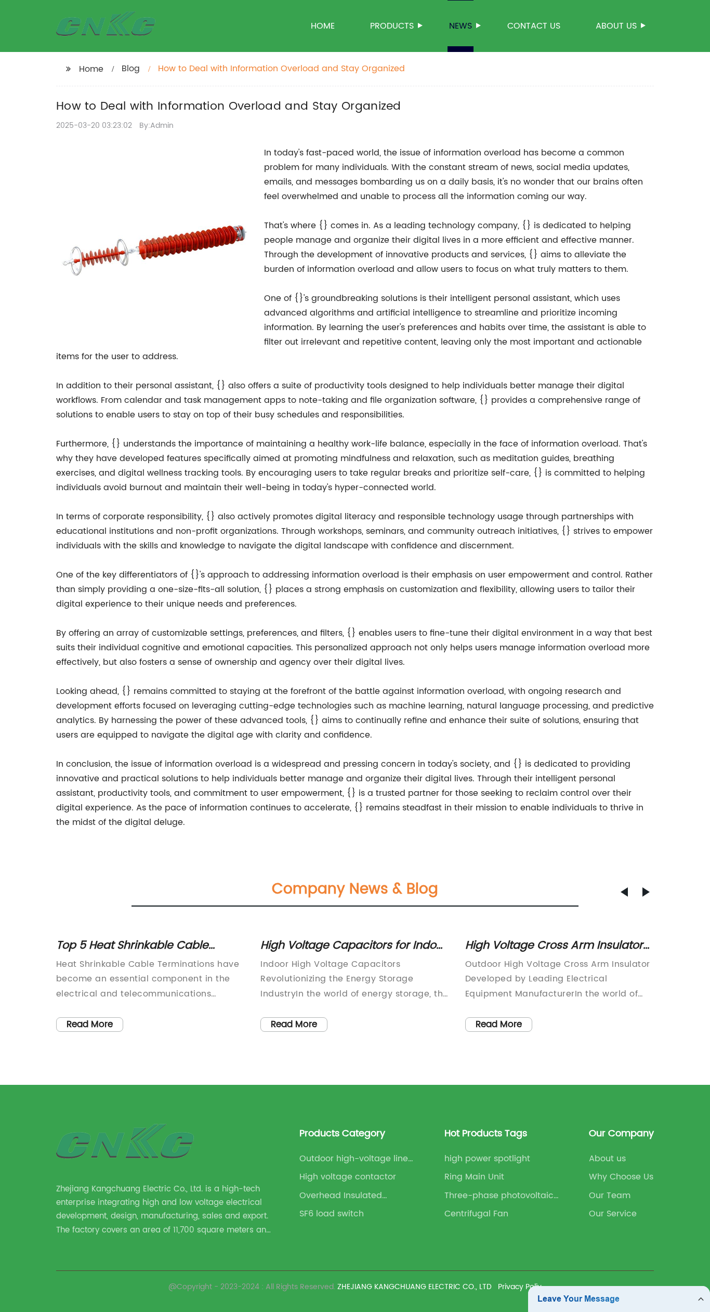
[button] (624, 892)
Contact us (533, 26)
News (460, 26)
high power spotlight (487, 1158)
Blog (131, 68)
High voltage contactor (347, 1177)
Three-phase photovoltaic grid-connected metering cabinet (499, 1195)
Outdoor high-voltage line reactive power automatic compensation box (354, 1158)
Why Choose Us (621, 1177)
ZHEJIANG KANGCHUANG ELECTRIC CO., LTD (414, 1287)
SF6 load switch (331, 1214)
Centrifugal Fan (476, 1214)
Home (323, 26)
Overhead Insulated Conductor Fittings (340, 1195)
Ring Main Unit (474, 1177)
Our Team (609, 1195)
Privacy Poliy (520, 1287)
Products (392, 26)
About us (616, 26)
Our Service (613, 1214)
